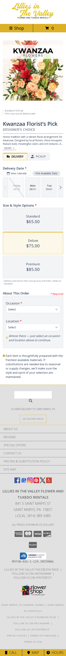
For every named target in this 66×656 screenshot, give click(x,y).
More (7, 148)
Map (34, 652)
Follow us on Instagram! (32, 573)
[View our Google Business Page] (23, 482)
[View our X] (42, 482)
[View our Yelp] (49, 482)
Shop (19, 28)
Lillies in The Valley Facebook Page (32, 569)
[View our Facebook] (17, 482)
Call (12, 652)
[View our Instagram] (30, 482)
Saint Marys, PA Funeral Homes (23, 604)
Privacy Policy (17, 635)
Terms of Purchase (43, 635)
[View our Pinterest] (36, 482)
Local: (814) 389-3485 (33, 515)
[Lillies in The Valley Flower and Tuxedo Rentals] (33, 18)
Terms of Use (33, 641)
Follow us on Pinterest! (33, 578)
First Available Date (46, 173)
